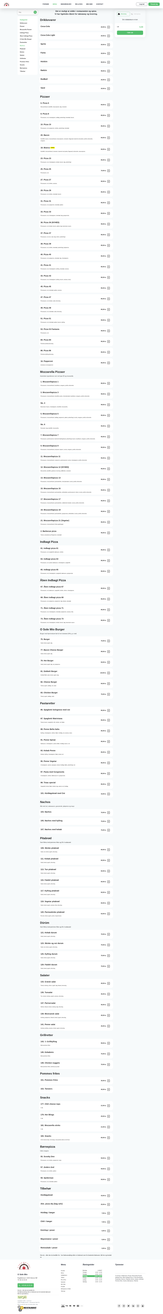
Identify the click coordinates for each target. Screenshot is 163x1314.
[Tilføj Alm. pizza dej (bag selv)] (108, 1204)
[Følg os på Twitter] (128, 1306)
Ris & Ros (78, 4)
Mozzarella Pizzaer (26, 29)
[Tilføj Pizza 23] (108, 160)
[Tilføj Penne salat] (108, 1026)
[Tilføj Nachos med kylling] (108, 821)
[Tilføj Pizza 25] (108, 170)
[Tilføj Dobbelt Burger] (108, 673)
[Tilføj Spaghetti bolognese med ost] (108, 710)
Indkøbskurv (66, 4)
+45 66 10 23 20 (26, 1285)
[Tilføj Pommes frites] (108, 1081)
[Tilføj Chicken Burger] (108, 694)
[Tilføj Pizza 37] (108, 235)
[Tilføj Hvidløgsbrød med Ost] (108, 794)
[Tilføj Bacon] (108, 138)
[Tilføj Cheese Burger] (108, 683)
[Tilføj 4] (108, 405)
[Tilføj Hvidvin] (108, 62)
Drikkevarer (23, 23)
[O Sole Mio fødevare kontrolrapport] (22, 1298)
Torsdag (92, 1276)
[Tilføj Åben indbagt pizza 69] (108, 599)
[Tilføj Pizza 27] (108, 181)
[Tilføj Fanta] (108, 53)
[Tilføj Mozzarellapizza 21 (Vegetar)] (108, 522)
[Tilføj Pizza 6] (108, 105)
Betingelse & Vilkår (66, 1289)
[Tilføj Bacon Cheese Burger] (108, 651)
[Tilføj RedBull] (108, 80)
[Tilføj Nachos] (108, 812)
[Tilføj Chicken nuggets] (108, 1064)
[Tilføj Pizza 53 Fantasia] (108, 331)
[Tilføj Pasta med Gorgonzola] (108, 773)
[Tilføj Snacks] (108, 1137)
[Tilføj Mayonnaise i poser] (108, 1239)
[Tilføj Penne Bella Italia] (108, 731)
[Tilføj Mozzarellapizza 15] (108, 490)
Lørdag (92, 1280)
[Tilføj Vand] (108, 88)
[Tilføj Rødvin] (108, 71)
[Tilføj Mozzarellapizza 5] (108, 415)
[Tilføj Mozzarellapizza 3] (108, 394)
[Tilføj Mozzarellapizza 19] (108, 511)
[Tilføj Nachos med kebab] (108, 830)
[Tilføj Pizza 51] (108, 320)
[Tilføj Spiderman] (108, 1179)
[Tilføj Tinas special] (108, 784)
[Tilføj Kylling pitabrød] (108, 892)
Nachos (22, 45)
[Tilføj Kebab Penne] (108, 752)
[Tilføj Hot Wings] (108, 1116)
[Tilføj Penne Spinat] (108, 741)
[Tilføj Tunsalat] (108, 994)
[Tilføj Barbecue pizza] (108, 533)
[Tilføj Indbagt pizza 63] (108, 560)
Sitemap (63, 1291)
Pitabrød (22, 49)
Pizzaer (22, 26)
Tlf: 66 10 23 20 (22, 1280)
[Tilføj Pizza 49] (108, 309)
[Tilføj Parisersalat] (108, 1005)
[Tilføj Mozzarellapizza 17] (108, 501)
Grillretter (23, 58)
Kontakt (99, 4)
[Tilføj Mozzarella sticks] (108, 1127)
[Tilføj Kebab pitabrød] (108, 860)
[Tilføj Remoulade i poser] (108, 1248)
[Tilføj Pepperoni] (108, 363)
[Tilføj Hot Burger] (108, 662)
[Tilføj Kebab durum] (108, 934)
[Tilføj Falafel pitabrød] (108, 882)
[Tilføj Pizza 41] (108, 267)
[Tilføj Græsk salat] (108, 983)
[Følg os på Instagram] (124, 1306)
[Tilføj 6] (108, 426)
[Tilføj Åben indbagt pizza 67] (108, 588)
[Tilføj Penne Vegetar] (108, 763)
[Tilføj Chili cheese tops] (108, 1105)
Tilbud (62, 1277)
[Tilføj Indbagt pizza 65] (108, 571)
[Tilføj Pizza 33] (108, 213)
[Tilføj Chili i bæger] (108, 1222)
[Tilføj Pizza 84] (108, 341)
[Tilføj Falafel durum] (108, 966)
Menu (55, 4)
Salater (22, 55)
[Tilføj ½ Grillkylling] (108, 1043)
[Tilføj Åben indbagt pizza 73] (108, 620)
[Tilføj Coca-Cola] (108, 27)
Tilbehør (22, 71)
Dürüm (22, 52)
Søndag (92, 1281)
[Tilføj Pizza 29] (108, 192)
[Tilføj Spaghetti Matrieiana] (108, 720)
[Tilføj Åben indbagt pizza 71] (108, 610)
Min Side (89, 4)
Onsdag (92, 1274)
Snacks (22, 65)
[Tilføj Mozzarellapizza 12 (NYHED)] (108, 469)
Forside (46, 4)
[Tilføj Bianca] (108, 149)
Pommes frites (24, 61)
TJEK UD (130, 32)
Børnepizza (23, 68)
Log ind (141, 4)
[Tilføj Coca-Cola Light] (108, 36)
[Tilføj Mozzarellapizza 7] (108, 437)
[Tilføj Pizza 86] (108, 352)
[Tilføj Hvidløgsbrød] (108, 1195)
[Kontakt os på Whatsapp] (138, 1306)
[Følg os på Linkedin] (133, 1306)
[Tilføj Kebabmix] (108, 1054)
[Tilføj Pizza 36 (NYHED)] (108, 224)
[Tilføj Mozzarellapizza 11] (108, 458)
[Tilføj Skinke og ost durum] (108, 945)
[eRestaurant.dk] (27, 1308)
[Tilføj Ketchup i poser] (108, 1231)
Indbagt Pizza (24, 32)
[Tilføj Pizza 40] (108, 256)
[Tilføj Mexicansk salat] (108, 1015)
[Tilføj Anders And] (108, 1169)
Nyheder (63, 1282)
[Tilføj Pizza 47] (108, 299)
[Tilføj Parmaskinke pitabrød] (108, 914)
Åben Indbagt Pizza (26, 36)
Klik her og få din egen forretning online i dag (28, 1304)
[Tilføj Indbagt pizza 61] (108, 550)
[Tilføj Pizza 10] (108, 126)
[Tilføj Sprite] (108, 44)
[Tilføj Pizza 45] (108, 288)
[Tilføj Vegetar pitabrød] (108, 903)
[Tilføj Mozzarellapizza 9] (108, 447)
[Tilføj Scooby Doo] (108, 1158)
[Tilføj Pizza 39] (108, 245)
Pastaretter (23, 42)
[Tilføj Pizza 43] (108, 277)
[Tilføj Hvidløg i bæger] (108, 1213)
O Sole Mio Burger (26, 39)
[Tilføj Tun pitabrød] (108, 871)
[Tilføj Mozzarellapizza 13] (108, 479)
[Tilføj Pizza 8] (108, 115)
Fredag (92, 1278)
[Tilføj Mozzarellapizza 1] (108, 383)
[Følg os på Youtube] (143, 1306)
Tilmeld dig (154, 4)
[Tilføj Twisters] (108, 1089)
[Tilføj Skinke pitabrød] (108, 850)
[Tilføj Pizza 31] (108, 203)
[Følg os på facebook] (119, 1306)
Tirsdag (92, 1272)
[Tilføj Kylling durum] (108, 955)
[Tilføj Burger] (108, 641)
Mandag (92, 1270)
